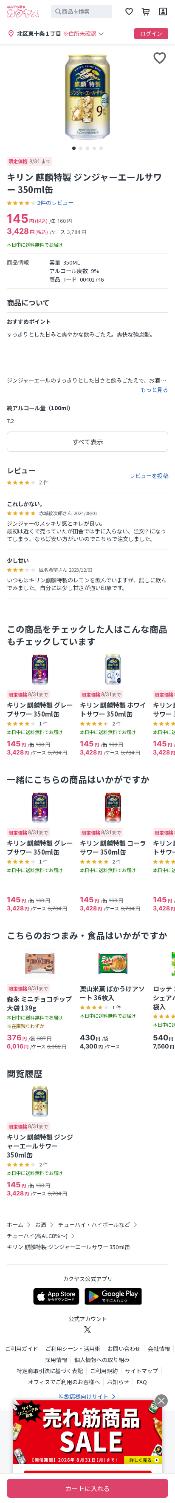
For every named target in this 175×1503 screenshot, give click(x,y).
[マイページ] (163, 11)
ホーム (15, 1225)
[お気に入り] (129, 11)
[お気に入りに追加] (160, 58)
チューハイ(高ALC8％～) (37, 1236)
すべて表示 (87, 441)
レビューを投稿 (149, 476)
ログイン (151, 33)
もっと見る (154, 390)
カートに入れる (87, 1488)
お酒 (40, 1225)
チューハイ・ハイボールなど (94, 1225)
